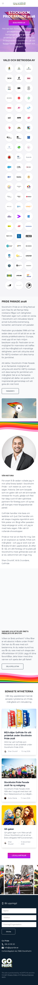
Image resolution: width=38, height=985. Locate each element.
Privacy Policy (12, 975)
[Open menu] (3, 3)
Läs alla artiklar (19, 855)
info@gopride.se (11, 948)
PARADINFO (10, 391)
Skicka (8, 932)
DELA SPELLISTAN (12, 666)
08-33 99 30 (10, 944)
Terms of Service (27, 975)
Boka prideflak (19, 23)
